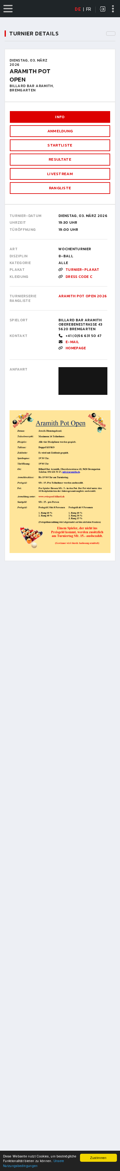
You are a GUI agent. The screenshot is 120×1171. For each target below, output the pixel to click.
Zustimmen (98, 1157)
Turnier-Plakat (82, 269)
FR (88, 9)
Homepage (76, 348)
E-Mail (72, 342)
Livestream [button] (60, 174)
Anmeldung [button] (60, 131)
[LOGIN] (103, 9)
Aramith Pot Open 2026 (82, 296)
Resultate (60, 159)
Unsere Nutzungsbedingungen (33, 1163)
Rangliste (60, 188)
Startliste (59, 145)
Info (60, 117)
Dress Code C (79, 276)
